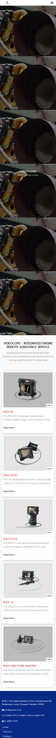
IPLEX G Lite (10, 539)
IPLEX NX (8, 412)
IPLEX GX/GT (10, 475)
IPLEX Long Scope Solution (19, 666)
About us (7, 731)
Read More (9, 427)
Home (5, 727)
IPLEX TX (8, 602)
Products (7, 736)
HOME (20, 175)
